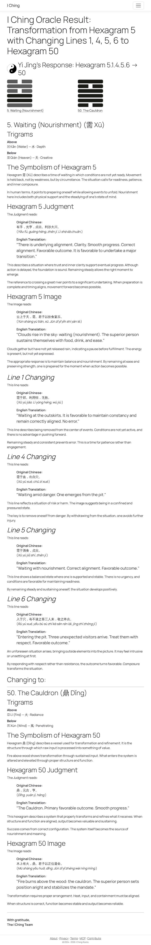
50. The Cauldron (90, 110)
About (54, 938)
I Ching (13, 5)
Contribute (94, 938)
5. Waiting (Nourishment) (25, 110)
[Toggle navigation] (138, 5)
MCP (83, 938)
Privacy (63, 938)
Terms (74, 938)
